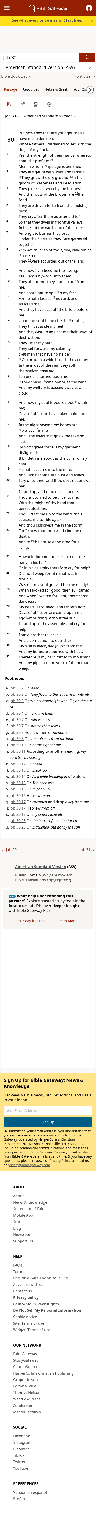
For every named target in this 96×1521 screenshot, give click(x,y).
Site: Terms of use (28, 1323)
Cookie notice (25, 1316)
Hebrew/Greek (56, 89)
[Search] (87, 57)
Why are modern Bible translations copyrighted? (43, 877)
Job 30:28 (18, 827)
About (18, 1195)
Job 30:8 (17, 732)
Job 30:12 (18, 764)
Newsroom (23, 1234)
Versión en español (30, 1492)
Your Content (84, 89)
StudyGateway (25, 1360)
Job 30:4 (17, 713)
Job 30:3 (17, 694)
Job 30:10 (18, 744)
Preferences (23, 1498)
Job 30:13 (18, 770)
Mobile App (23, 1215)
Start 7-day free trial (29, 920)
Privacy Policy (60, 1160)
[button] (89, 8)
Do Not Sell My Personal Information (47, 1310)
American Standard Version (40, 866)
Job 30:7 (17, 719)
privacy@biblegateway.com (29, 1165)
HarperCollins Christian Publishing (43, 1373)
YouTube (20, 1468)
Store (18, 1221)
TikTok (18, 1455)
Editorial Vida (24, 1386)
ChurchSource (25, 1366)
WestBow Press (26, 1399)
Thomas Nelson (27, 1392)
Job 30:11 (18, 751)
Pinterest (21, 1449)
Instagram (22, 1442)
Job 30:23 (18, 820)
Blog (17, 1228)
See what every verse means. (47, 20)
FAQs (17, 1265)
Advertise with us (28, 1284)
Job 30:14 (18, 776)
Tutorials (20, 1271)
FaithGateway (25, 1353)
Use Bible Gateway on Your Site (40, 1278)
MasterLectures (27, 1412)
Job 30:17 (18, 801)
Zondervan (22, 1405)
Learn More (67, 920)
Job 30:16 (18, 795)
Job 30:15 (18, 782)
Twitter (19, 1461)
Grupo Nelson (25, 1379)
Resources (31, 89)
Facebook (21, 1436)
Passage (10, 89)
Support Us (23, 1241)
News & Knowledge (30, 1202)
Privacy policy (25, 1297)
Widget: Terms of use (31, 1329)
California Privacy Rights (36, 1304)
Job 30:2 (17, 688)
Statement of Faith (29, 1208)
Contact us (22, 1291)
